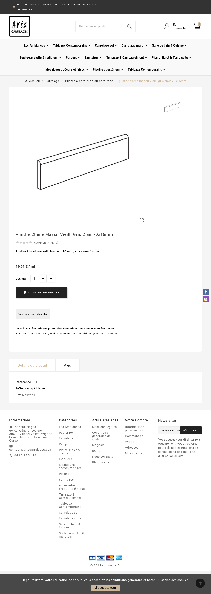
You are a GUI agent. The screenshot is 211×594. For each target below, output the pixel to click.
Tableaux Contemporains (70, 505)
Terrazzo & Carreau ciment (70, 496)
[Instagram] (206, 299)
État (19, 395)
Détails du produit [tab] (32, 365)
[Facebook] (206, 292)
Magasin (98, 445)
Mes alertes (133, 453)
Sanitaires (66, 479)
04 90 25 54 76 (25, 455)
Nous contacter (103, 456)
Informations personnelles (134, 428)
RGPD (96, 450)
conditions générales (127, 580)
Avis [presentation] (67, 365)
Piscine (64, 474)
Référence (24, 382)
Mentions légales (104, 427)
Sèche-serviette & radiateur (71, 535)
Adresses (131, 447)
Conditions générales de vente (101, 436)
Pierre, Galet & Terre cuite (69, 451)
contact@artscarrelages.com (30, 449)
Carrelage (66, 438)
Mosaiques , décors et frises (70, 466)
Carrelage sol (68, 512)
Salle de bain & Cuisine (69, 526)
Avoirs (129, 441)
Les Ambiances (70, 427)
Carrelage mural (70, 518)
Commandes (134, 436)
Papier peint (68, 432)
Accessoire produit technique (72, 487)
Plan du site (100, 462)
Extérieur (65, 459)
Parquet (65, 444)
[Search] (129, 26)
